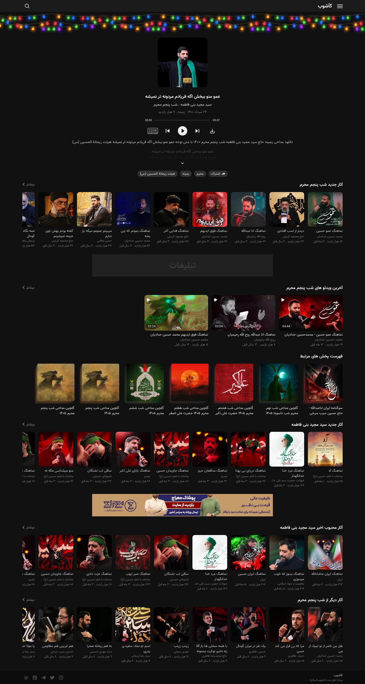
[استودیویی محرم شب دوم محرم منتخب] (209, 450)
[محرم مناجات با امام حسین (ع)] (324, 384)
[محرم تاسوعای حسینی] (279, 384)
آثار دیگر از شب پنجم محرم (320, 600)
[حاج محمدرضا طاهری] (209, 625)
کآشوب (325, 6)
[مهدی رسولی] (171, 625)
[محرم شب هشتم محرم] (234, 384)
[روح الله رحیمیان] (248, 210)
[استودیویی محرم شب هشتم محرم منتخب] (132, 450)
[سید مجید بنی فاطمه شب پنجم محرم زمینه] (182, 62)
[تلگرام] (43, 678)
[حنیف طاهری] (286, 625)
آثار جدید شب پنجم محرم (321, 185)
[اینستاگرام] (60, 678)
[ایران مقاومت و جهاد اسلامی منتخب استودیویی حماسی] (325, 553)
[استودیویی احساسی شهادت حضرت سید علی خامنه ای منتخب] (286, 450)
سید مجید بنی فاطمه (196, 105)
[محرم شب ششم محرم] (145, 384)
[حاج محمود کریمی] (286, 210)
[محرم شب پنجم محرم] (100, 384)
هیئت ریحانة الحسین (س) (157, 173)
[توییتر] (51, 678)
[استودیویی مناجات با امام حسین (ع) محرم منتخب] (248, 450)
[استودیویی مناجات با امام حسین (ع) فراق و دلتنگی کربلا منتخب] (325, 450)
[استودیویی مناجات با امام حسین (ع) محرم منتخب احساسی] (94, 553)
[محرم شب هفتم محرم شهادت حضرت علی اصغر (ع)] (190, 384)
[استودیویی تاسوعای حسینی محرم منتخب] (94, 450)
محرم (200, 173)
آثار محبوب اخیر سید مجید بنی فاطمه (311, 528)
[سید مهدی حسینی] (94, 625)
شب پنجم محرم (165, 105)
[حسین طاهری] (248, 625)
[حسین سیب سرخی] (55, 625)
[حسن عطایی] (94, 210)
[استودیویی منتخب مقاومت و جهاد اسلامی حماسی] (286, 553)
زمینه (181, 112)
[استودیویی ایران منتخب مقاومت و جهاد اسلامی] (248, 553)
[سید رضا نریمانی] (132, 625)
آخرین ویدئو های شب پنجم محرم (315, 288)
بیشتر (30, 184)
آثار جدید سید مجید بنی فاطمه (317, 425)
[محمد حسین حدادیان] (325, 210)
